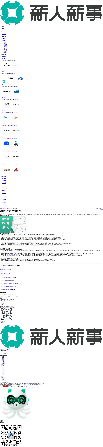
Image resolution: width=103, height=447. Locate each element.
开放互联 (3, 362)
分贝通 (31, 384)
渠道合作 (3, 378)
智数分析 (3, 363)
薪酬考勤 (3, 357)
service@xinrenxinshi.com (3, 355)
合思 (40, 384)
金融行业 (3, 374)
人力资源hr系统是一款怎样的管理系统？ (8, 280)
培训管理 (3, 360)
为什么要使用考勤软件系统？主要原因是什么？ (9, 277)
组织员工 (3, 356)
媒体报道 (3, 379)
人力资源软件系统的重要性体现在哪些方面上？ (9, 286)
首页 (1, 208)
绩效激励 (3, 359)
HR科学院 (3, 208)
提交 (1, 297)
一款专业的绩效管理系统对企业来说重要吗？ (8, 289)
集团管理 (3, 361)
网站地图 (4, 384)
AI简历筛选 (12, 254)
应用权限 (7, 384)
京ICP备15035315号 (18, 383)
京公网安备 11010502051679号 (26, 383)
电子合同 (3, 364)
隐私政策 (1, 384)
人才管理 (3, 365)
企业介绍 (3, 376)
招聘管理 (3, 358)
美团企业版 (34, 384)
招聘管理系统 (7, 263)
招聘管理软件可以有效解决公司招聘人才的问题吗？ (10, 283)
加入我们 (3, 377)
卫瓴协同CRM (38, 384)
